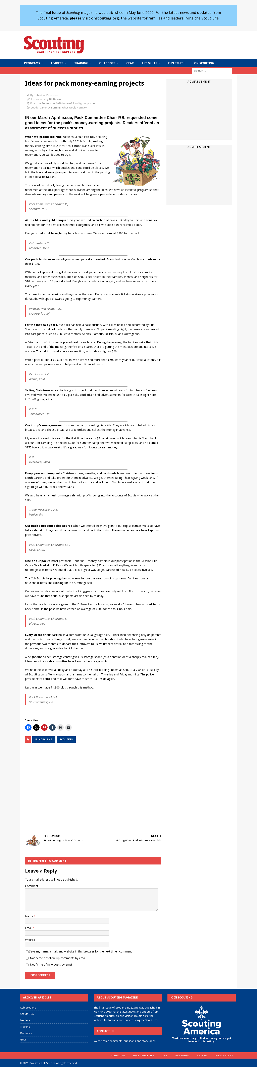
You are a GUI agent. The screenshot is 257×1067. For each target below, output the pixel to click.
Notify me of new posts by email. (51, 964)
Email (29, 928)
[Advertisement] (93, 789)
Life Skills (149, 63)
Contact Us (118, 1055)
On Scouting (204, 63)
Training (81, 63)
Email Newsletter (143, 1055)
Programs (32, 63)
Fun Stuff (175, 63)
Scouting (66, 739)
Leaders (57, 63)
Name (29, 916)
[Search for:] (212, 70)
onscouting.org (139, 1016)
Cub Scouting (28, 1007)
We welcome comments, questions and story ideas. (125, 1041)
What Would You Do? (74, 107)
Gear (130, 63)
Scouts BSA (27, 1014)
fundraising (43, 739)
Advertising (182, 1055)
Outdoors (107, 63)
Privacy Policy (224, 1055)
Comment (31, 886)
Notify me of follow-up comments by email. (58, 958)
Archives (202, 1055)
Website (30, 940)
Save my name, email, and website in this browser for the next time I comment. (81, 951)
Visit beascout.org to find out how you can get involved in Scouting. (201, 1039)
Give (164, 1055)
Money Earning (51, 107)
